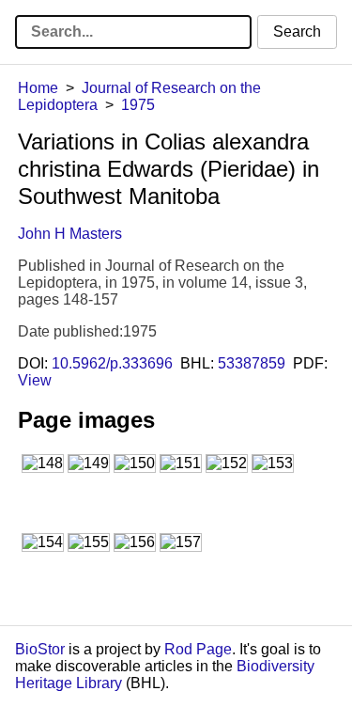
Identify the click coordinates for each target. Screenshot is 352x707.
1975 (138, 105)
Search (297, 31)
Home (38, 88)
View (35, 380)
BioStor (40, 649)
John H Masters (70, 234)
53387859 (251, 363)
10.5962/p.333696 (112, 363)
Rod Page (198, 649)
